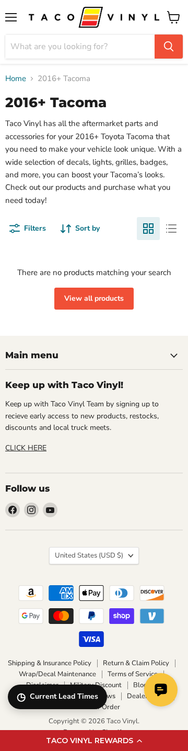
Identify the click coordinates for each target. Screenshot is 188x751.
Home (15, 78)
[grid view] (148, 228)
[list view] (171, 228)
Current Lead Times (57, 697)
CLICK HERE (25, 448)
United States (89, 555)
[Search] (169, 47)
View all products (94, 298)
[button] (94, 740)
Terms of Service (133, 674)
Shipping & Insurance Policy (49, 663)
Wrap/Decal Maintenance (57, 674)
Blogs (142, 685)
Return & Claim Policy (136, 663)
